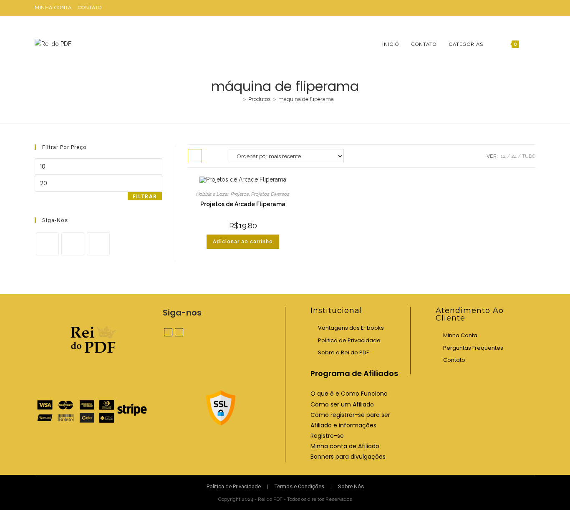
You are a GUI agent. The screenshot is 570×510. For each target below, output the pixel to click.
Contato (90, 7)
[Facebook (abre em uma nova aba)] (523, 8)
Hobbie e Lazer (212, 194)
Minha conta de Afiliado (344, 446)
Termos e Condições (299, 486)
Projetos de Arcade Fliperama (242, 204)
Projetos (240, 194)
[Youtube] (98, 243)
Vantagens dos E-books (351, 328)
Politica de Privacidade (349, 340)
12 (503, 156)
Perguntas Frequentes (473, 348)
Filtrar (145, 196)
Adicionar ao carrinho (243, 242)
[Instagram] (72, 243)
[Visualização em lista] (213, 156)
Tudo (528, 156)
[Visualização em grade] (195, 156)
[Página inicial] (238, 99)
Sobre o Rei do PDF (343, 352)
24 (514, 156)
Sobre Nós (351, 486)
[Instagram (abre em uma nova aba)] (531, 8)
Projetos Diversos (270, 194)
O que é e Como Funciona (349, 393)
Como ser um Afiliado (342, 404)
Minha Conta (53, 7)
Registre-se (327, 436)
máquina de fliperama (306, 99)
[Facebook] (47, 243)
